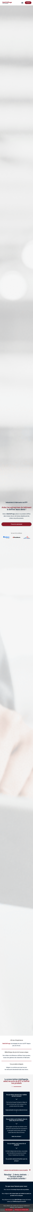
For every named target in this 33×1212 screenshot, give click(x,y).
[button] (22, 2)
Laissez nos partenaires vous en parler (16, 1170)
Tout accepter (9, 1209)
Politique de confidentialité (21, 1209)
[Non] (31, 1208)
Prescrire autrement (16, 524)
